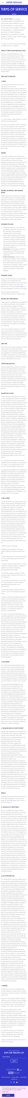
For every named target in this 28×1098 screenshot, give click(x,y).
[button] (3, 2)
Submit (14, 1061)
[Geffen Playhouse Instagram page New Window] (14, 1082)
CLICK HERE (19, 286)
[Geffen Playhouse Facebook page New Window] (11, 1082)
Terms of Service (5, 1077)
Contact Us (14, 1079)
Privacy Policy (12, 800)
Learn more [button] (5, 1091)
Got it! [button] (8, 1095)
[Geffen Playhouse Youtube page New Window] (17, 1082)
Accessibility (23, 1077)
